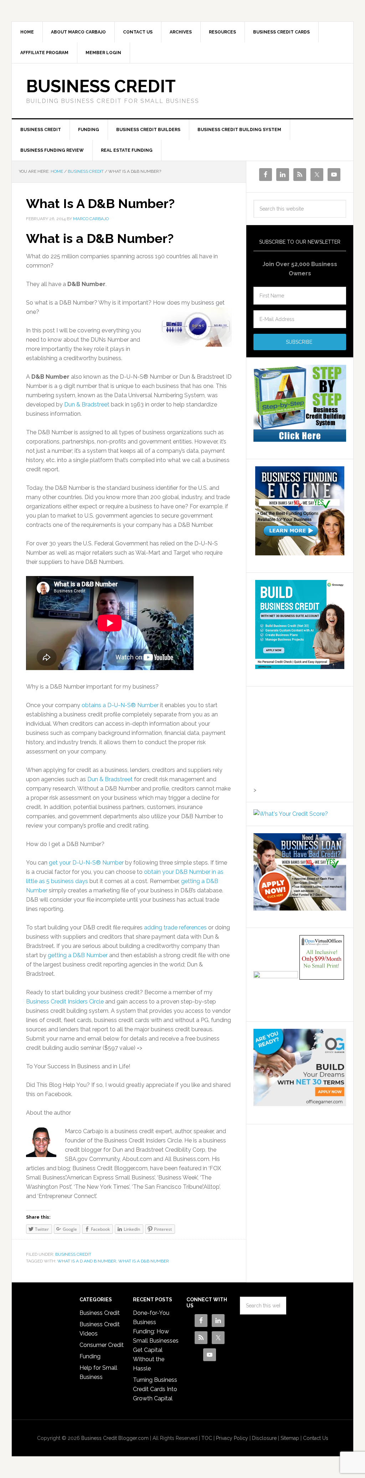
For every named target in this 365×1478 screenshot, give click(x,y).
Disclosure (264, 1438)
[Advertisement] (298, 738)
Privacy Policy (232, 1438)
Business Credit (101, 86)
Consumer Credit (101, 1345)
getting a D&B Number (78, 955)
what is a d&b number (143, 1261)
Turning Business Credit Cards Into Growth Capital (155, 1389)
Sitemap (290, 1438)
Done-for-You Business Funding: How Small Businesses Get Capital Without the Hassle (156, 1341)
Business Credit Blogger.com (115, 1438)
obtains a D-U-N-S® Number (120, 705)
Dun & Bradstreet (86, 404)
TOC (206, 1438)
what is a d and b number (86, 1261)
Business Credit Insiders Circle (65, 1001)
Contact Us (315, 1438)
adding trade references (175, 927)
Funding (90, 1356)
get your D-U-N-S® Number (86, 862)
